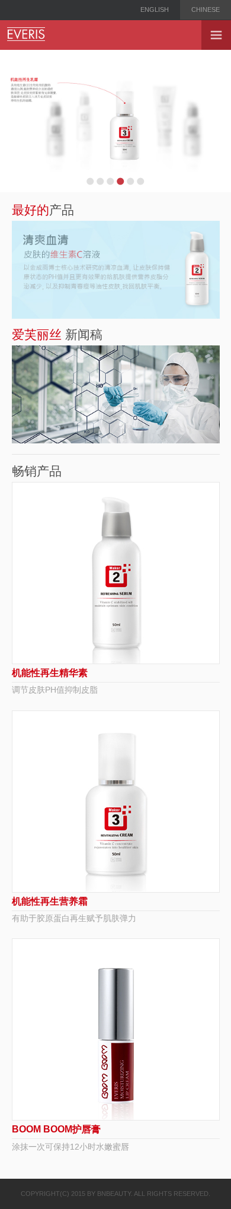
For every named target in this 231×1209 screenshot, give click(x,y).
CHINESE (205, 9)
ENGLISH (154, 9)
